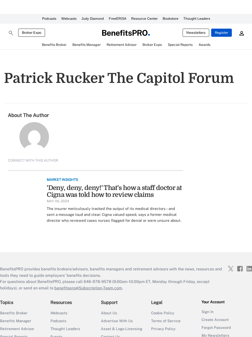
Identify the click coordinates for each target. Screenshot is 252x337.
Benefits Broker (14, 313)
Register (221, 33)
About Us (109, 313)
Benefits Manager (15, 321)
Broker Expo (31, 33)
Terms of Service (166, 321)
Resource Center (144, 18)
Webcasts (69, 18)
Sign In (208, 312)
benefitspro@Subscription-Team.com (88, 288)
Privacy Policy (163, 329)
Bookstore (170, 18)
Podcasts (49, 18)
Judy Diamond (92, 18)
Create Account (215, 320)
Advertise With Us (117, 321)
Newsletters (195, 33)
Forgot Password (216, 327)
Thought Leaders (196, 18)
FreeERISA (117, 18)
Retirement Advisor (17, 329)
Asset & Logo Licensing (121, 329)
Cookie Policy (162, 313)
